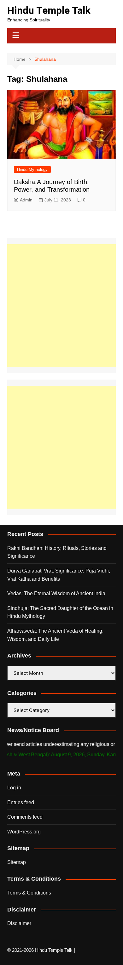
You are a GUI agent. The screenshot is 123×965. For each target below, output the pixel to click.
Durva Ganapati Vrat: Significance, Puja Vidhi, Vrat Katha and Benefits (58, 575)
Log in (14, 787)
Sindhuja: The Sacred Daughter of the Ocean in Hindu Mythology (60, 612)
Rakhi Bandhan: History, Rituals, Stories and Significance (57, 552)
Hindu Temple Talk (49, 10)
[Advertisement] (61, 305)
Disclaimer (19, 923)
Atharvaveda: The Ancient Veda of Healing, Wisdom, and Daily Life (55, 635)
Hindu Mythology (32, 169)
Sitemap (16, 862)
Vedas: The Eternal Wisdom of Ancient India (56, 593)
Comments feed (25, 817)
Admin (26, 199)
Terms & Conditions (29, 892)
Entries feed (20, 802)
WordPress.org (24, 831)
